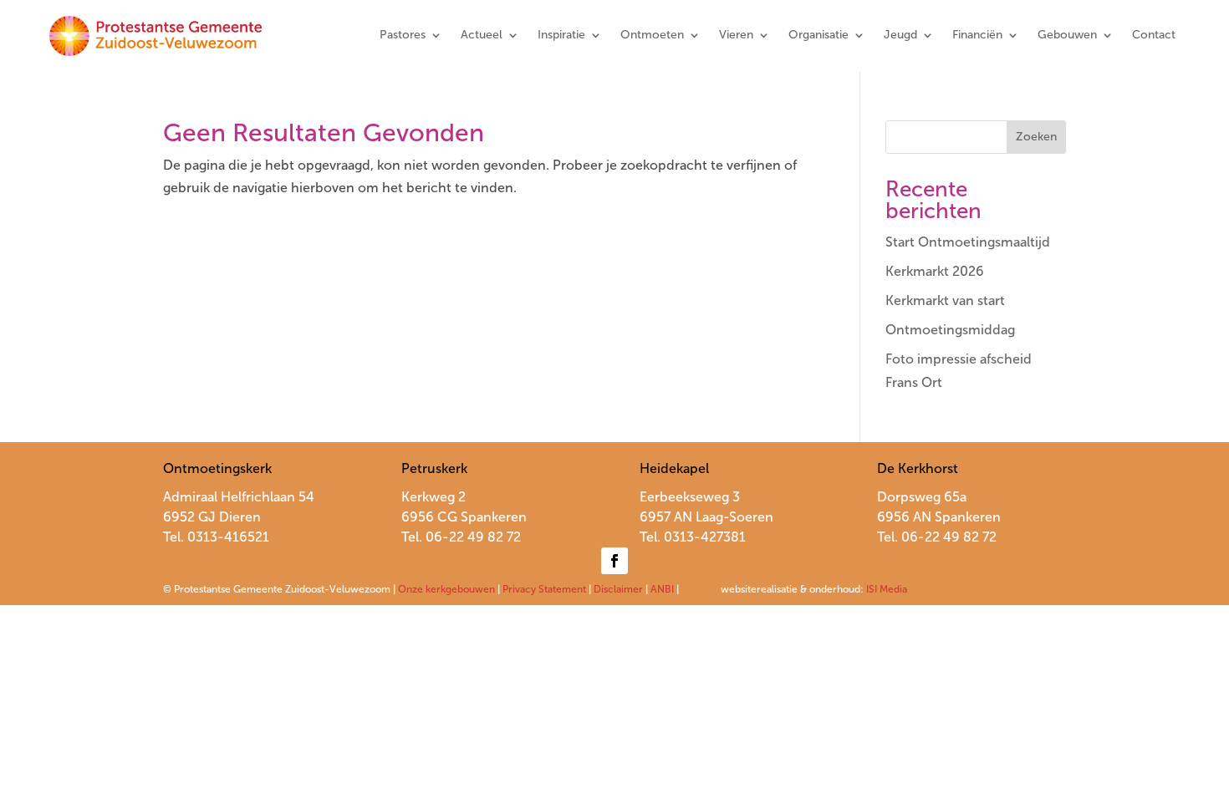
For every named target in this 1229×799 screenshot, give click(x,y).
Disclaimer (618, 589)
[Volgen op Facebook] (614, 560)
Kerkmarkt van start (945, 300)
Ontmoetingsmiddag (950, 330)
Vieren (736, 35)
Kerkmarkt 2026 (934, 271)
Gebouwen (1067, 35)
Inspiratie (561, 35)
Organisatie (818, 35)
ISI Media (886, 589)
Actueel (481, 35)
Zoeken (1036, 137)
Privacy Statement (544, 589)
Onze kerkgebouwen (446, 589)
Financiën (977, 35)
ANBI (662, 589)
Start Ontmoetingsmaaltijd (967, 242)
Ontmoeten (652, 35)
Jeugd (900, 35)
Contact (1153, 35)
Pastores (403, 35)
